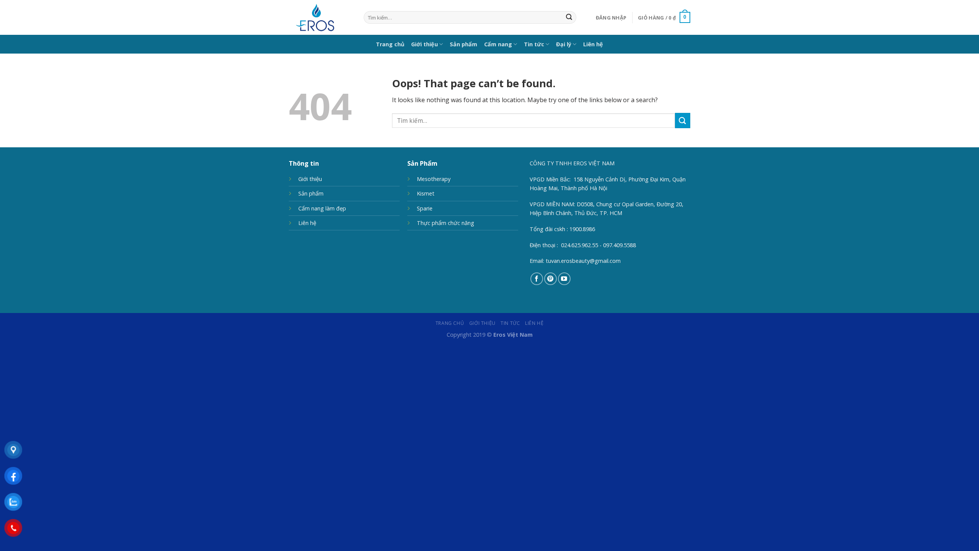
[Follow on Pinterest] (550, 278)
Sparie (425, 208)
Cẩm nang (498, 44)
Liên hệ (593, 44)
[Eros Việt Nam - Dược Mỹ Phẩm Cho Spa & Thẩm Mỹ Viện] (320, 17)
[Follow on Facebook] (536, 278)
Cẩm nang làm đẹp (322, 208)
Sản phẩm (463, 44)
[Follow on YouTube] (564, 278)
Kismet (425, 193)
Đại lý (563, 44)
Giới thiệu (424, 44)
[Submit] (569, 17)
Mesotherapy (433, 179)
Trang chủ (390, 44)
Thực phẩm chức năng (445, 223)
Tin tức (534, 44)
